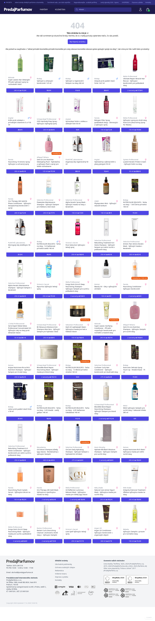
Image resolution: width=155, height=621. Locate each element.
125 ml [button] (49, 171)
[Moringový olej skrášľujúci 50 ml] (20, 227)
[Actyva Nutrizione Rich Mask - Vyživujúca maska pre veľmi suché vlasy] (135, 433)
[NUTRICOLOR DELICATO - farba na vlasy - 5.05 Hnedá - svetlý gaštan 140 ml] (49, 391)
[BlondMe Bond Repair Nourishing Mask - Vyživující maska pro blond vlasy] (49, 352)
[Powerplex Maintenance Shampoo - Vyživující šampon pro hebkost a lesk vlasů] (49, 186)
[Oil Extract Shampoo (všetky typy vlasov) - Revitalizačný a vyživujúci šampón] (49, 433)
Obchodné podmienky (63, 564)
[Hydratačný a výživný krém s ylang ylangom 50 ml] (106, 144)
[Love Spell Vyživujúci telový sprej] (77, 514)
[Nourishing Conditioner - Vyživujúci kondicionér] (135, 269)
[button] (48, 90)
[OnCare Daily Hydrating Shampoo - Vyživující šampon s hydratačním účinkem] (77, 433)
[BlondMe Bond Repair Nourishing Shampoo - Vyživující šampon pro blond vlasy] (106, 391)
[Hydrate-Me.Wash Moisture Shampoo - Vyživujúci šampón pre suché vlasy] (106, 433)
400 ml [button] (48, 460)
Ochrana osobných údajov (65, 567)
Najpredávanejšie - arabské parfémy (81, 2)
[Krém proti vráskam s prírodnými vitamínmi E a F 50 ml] (20, 105)
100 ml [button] (106, 296)
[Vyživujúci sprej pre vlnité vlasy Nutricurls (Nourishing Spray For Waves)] (135, 105)
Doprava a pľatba (137, 2)
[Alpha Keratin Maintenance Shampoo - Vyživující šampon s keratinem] (20, 269)
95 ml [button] (135, 171)
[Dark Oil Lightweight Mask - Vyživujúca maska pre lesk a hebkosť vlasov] (77, 310)
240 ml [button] (20, 90)
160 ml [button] (106, 213)
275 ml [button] (106, 377)
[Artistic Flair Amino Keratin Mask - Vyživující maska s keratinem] (135, 227)
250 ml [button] (48, 213)
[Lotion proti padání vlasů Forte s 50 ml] (20, 391)
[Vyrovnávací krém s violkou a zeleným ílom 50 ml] (77, 105)
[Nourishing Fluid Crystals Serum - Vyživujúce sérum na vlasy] (20, 474)
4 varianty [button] (77, 296)
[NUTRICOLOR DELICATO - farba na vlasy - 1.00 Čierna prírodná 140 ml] (135, 186)
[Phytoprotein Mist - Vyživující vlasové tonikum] (106, 186)
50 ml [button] (20, 338)
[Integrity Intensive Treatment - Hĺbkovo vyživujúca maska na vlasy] (135, 474)
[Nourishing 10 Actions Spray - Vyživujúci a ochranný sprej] (20, 144)
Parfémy (44, 9)
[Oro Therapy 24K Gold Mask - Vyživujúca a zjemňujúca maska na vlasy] (49, 474)
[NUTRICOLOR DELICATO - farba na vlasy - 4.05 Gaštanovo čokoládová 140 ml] (77, 391)
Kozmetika (60, 9)
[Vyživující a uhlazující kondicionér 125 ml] (49, 63)
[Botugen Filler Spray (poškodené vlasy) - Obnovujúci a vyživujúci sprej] (106, 105)
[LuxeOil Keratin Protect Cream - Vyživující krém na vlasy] (135, 144)
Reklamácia (59, 570)
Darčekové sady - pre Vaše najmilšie (55, 2)
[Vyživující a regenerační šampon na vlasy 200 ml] (77, 63)
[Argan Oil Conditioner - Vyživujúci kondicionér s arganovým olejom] (106, 514)
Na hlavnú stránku (77, 41)
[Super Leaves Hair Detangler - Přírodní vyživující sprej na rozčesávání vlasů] (20, 63)
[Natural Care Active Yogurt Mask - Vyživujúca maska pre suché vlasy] (106, 474)
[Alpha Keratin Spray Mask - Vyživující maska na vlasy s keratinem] (77, 186)
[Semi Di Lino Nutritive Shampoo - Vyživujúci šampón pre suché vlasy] (135, 310)
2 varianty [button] (134, 90)
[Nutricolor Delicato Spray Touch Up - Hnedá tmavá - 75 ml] (135, 352)
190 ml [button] (135, 541)
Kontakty (148, 2)
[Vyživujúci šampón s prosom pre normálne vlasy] (135, 514)
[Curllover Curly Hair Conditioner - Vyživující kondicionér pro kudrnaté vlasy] (106, 352)
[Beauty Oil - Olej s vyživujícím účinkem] (106, 269)
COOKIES (149, 618)
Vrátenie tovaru (61, 574)
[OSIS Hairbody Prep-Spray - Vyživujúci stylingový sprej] (49, 105)
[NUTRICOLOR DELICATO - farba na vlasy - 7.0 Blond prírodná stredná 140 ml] (77, 352)
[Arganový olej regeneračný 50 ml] (77, 144)
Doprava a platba (61, 577)
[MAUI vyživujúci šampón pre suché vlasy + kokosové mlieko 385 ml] (135, 391)
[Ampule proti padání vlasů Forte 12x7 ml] (106, 63)
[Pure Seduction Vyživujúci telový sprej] (77, 227)
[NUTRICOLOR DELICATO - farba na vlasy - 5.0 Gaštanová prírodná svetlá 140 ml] (49, 227)
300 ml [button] (135, 254)
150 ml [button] (106, 130)
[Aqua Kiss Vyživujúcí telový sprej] (49, 269)
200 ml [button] (48, 130)
